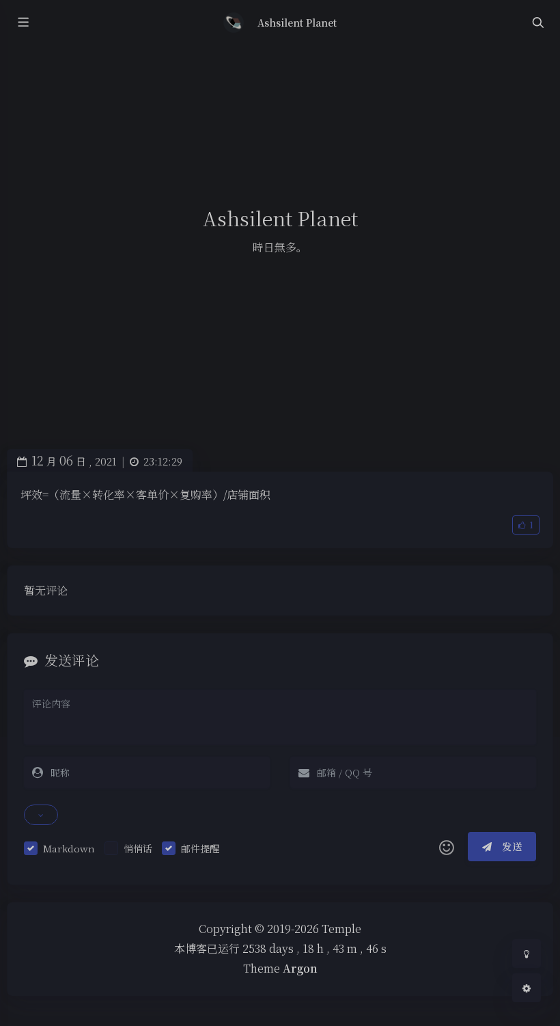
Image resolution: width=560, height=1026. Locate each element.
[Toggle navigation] (537, 23)
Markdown (69, 848)
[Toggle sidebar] (22, 23)
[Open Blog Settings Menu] (526, 987)
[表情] (446, 847)
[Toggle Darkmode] (526, 953)
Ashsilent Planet (297, 22)
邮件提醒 (200, 848)
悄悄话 (138, 848)
